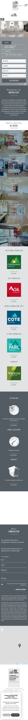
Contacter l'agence (21, 589)
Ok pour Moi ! (15, 715)
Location (8, 51)
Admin (23, 690)
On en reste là (14, 694)
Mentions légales (11, 690)
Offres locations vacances (14, 55)
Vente (7, 42)
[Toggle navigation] (2, 19)
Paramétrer (6, 715)
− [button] (2, 630)
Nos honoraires (16, 690)
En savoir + (14, 147)
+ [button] (2, 628)
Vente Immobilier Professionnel (10, 47)
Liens (20, 690)
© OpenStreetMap (24, 663)
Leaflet (13, 663)
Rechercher (14, 81)
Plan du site (5, 690)
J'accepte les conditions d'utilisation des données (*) (16, 584)
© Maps (17, 663)
